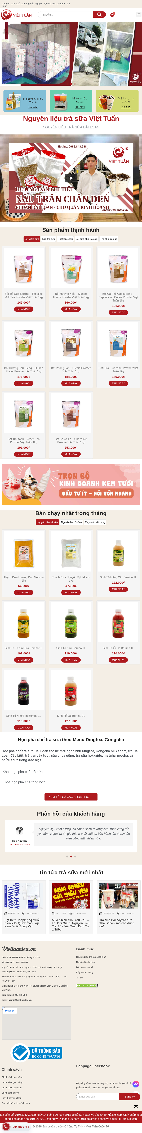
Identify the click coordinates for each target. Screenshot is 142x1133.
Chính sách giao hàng (12, 1082)
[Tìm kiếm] (99, 14)
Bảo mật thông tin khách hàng (16, 1103)
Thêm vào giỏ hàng (71, 309)
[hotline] (6, 1127)
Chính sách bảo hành (12, 1087)
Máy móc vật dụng (84, 972)
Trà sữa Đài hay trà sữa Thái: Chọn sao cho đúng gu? (69, 923)
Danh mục (85, 949)
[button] (138, 14)
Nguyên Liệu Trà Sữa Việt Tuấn (91, 957)
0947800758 (21, 1126)
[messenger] (135, 1085)
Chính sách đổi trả (10, 1093)
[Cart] (112, 15)
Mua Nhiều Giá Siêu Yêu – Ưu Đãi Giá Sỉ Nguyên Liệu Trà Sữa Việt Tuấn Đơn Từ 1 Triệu (23, 924)
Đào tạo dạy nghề (84, 967)
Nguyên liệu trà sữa (85, 962)
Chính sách (12, 1069)
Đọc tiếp (23, 309)
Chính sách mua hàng (12, 1077)
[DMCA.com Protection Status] (87, 986)
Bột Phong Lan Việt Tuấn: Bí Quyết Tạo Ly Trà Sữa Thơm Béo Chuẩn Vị (117, 923)
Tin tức (79, 978)
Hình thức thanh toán (11, 1098)
